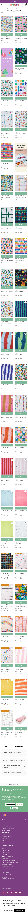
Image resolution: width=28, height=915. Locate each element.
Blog (3, 843)
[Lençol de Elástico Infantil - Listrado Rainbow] (21, 247)
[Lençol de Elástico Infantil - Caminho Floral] (21, 405)
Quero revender (6, 870)
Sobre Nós (4, 849)
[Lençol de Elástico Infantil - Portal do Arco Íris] (7, 279)
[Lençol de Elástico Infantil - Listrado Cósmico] (21, 310)
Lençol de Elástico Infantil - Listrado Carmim (19, 701)
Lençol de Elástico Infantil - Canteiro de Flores (20, 386)
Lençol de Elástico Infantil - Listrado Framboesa (5, 481)
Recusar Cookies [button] (8, 910)
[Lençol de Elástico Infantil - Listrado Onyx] (7, 594)
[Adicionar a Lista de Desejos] (12, 19)
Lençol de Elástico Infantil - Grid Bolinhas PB (6, 732)
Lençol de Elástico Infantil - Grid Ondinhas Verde (7, 229)
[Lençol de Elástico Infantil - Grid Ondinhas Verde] (7, 216)
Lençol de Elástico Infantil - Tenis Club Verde (19, 70)
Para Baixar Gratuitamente (8, 861)
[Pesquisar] (5, 6)
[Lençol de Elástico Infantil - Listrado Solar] (7, 688)
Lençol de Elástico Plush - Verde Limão (7, 544)
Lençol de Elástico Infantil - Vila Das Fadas (20, 134)
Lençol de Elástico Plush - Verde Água (7, 512)
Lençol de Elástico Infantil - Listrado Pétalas (19, 481)
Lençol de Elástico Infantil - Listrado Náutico (5, 355)
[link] (7, 63)
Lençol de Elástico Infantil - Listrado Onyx (6, 606)
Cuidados (4, 855)
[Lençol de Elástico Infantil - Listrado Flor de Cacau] (7, 405)
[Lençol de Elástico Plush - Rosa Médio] (21, 499)
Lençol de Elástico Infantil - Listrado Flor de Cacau (7, 418)
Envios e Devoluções (7, 857)
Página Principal (9, 9)
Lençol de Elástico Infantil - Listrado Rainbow (19, 260)
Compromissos (6, 853)
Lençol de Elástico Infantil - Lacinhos (19, 575)
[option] (14, 2)
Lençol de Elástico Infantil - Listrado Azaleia (19, 669)
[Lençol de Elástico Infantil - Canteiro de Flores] (21, 373)
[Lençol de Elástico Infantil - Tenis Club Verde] (21, 57)
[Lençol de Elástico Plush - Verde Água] (7, 499)
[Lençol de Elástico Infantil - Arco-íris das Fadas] (7, 247)
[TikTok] (15, 894)
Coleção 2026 (5, 851)
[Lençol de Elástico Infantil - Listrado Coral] (7, 436)
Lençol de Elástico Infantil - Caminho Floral (20, 418)
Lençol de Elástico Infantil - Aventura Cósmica (19, 292)
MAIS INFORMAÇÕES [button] (7, 847)
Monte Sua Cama (6, 825)
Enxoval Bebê (5, 833)
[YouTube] (20, 894)
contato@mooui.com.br (8, 881)
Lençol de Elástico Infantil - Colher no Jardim (19, 449)
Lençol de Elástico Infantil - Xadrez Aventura (19, 229)
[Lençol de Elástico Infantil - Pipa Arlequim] (21, 89)
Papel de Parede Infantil (8, 829)
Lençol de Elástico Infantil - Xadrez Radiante (5, 165)
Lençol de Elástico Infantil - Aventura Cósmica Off (5, 323)
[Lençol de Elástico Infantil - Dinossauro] (21, 594)
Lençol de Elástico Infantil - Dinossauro (20, 606)
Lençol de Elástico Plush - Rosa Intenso (21, 732)
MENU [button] (3, 820)
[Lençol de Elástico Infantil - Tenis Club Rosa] (21, 25)
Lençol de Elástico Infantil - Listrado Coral (7, 449)
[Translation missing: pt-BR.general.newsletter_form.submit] (24, 801)
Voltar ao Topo (12, 785)
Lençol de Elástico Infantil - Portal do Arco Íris (7, 292)
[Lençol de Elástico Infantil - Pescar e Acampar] (7, 184)
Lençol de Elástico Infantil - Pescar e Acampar (5, 197)
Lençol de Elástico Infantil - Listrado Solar (6, 701)
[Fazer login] (22, 6)
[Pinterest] (11, 894)
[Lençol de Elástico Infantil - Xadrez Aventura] (21, 216)
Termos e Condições (7, 866)
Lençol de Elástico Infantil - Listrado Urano (7, 386)
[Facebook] (3, 894)
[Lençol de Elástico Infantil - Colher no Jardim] (21, 436)
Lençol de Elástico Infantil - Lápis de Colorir (5, 638)
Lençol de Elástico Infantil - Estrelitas (5, 669)
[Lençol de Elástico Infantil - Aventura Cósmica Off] (7, 310)
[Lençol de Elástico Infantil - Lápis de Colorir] (7, 625)
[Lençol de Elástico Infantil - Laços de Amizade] (21, 625)
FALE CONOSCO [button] (6, 873)
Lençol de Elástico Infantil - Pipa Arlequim (20, 102)
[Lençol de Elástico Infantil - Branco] (21, 531)
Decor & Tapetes (6, 831)
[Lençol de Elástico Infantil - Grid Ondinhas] (21, 184)
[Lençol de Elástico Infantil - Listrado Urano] (7, 373)
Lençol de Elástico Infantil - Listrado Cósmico (19, 323)
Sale (3, 841)
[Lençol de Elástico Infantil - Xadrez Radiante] (7, 152)
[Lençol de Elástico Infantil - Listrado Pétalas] (21, 468)
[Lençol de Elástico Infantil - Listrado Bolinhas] (7, 121)
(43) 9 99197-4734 (6, 879)
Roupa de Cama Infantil (8, 827)
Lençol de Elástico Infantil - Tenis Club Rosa (21, 38)
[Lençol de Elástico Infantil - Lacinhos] (21, 562)
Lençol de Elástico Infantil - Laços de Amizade (19, 638)
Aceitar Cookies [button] (19, 910)
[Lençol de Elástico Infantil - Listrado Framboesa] (7, 468)
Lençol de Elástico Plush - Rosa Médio (21, 512)
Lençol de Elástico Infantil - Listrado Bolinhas (5, 134)
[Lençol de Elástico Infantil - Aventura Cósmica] (21, 279)
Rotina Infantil (5, 835)
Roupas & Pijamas (6, 837)
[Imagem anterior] (3, 25)
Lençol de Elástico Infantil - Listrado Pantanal (19, 355)
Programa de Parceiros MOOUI (10, 863)
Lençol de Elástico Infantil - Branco (19, 544)
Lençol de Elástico (18, 9)
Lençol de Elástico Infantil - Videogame (6, 575)
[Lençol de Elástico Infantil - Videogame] (7, 562)
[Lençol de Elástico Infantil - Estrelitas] (7, 656)
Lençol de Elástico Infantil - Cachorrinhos (6, 102)
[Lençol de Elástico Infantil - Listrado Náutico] (7, 342)
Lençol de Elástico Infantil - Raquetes (5, 38)
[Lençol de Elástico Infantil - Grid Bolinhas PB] (7, 719)
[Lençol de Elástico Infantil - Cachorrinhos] (7, 89)
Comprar (7, 35)
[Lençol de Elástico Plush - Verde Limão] (7, 531)
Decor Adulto (5, 839)
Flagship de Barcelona (7, 868)
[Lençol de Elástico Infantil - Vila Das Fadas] (21, 121)
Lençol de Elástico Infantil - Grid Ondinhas (20, 197)
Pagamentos (5, 859)
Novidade (4, 823)
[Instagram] (7, 894)
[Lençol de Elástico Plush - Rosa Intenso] (21, 719)
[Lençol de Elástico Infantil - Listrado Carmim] (21, 688)
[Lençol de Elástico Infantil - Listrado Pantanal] (21, 342)
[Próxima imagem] (11, 25)
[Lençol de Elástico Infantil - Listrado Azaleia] (21, 656)
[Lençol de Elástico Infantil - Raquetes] (7, 25)
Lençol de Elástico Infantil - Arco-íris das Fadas (6, 260)
